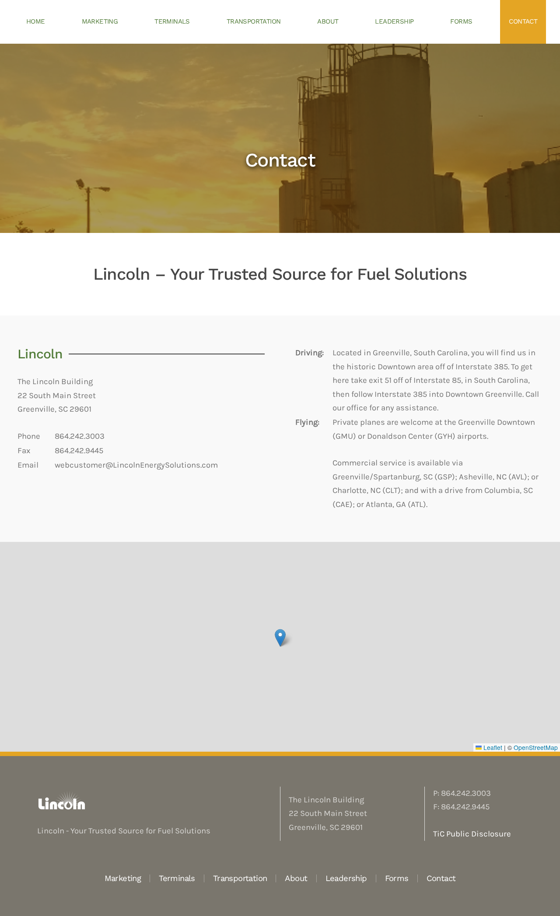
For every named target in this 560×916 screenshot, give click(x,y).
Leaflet (492, 747)
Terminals (172, 21)
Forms (461, 21)
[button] (280, 638)
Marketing (123, 878)
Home (35, 21)
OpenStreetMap (536, 747)
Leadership (394, 21)
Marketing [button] (100, 21)
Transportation (240, 878)
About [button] (327, 21)
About (296, 878)
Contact (523, 21)
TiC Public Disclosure (472, 834)
